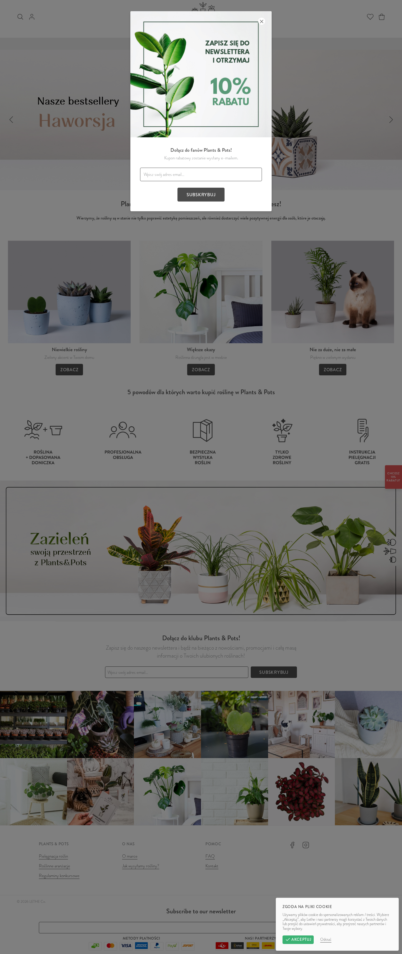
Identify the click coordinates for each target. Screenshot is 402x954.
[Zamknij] (261, 21)
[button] (201, 477)
